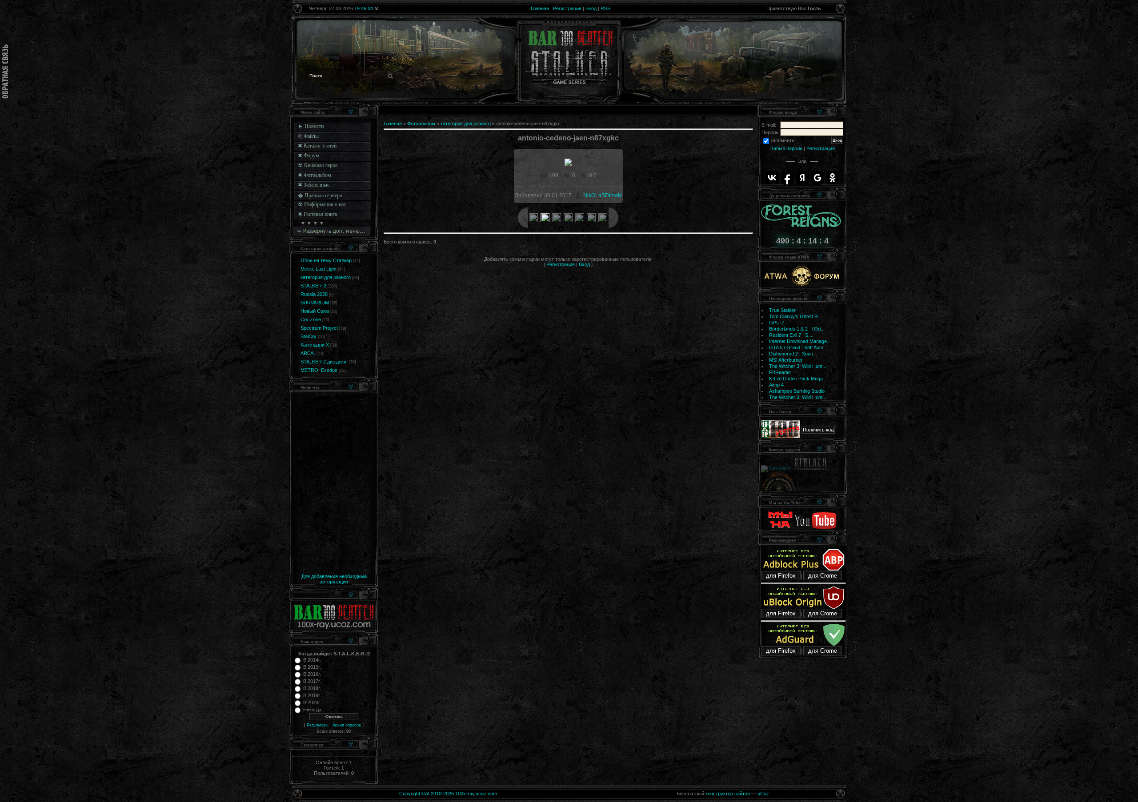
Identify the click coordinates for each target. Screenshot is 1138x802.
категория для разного (326, 277)
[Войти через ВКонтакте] (772, 177)
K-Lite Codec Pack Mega (796, 378)
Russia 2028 (314, 294)
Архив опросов (347, 725)
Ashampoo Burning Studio (797, 391)
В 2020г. (312, 702)
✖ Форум (308, 155)
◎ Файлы (308, 136)
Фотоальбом (421, 123)
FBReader (780, 372)
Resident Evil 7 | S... (790, 335)
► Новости (311, 126)
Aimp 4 (776, 384)
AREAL (308, 353)
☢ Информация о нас (322, 204)
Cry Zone (311, 319)
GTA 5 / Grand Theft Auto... (798, 347)
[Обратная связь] (5, 71)
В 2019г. (312, 695)
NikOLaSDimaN (602, 195)
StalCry (309, 336)
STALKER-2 (313, 285)
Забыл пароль (786, 148)
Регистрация (567, 8)
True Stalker (782, 310)
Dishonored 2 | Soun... (793, 353)
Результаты (317, 725)
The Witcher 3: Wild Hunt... (797, 366)
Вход (591, 8)
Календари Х (315, 344)
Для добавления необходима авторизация (334, 579)
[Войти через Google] (817, 177)
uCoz (763, 793)
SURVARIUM (315, 302)
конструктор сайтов (727, 793)
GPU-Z (777, 322)
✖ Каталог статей (317, 146)
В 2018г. (312, 688)
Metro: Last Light (319, 268)
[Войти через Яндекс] (802, 177)
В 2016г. (312, 674)
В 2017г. (312, 681)
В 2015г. (312, 667)
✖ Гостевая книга (317, 214)
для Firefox (781, 575)
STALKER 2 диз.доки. (324, 361)
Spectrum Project (319, 328)
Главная (540, 8)
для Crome (822, 575)
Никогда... (314, 709)
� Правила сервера (320, 195)
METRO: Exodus (319, 370)
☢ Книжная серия (318, 165)
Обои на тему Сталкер (326, 260)
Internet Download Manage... (800, 341)
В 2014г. (312, 659)
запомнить (782, 140)
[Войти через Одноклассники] (832, 177)
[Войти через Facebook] (787, 177)
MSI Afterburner (786, 360)
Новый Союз (315, 311)
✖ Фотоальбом (314, 175)
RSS (605, 8)
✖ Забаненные (313, 185)
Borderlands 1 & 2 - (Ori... (797, 328)
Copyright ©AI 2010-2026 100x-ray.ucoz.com (448, 793)
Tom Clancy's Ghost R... (795, 316)
